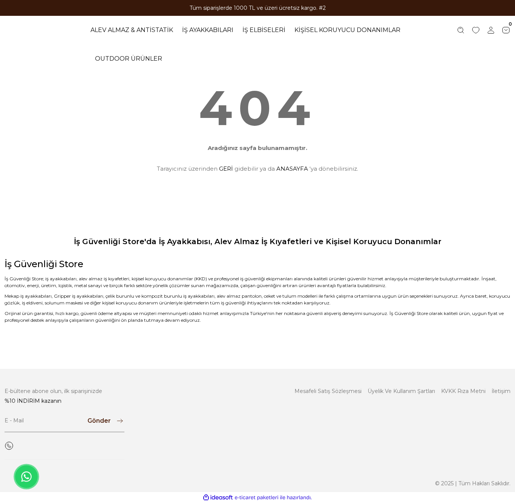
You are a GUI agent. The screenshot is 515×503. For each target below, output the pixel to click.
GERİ (226, 168)
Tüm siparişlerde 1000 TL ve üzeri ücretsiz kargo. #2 (258, 8)
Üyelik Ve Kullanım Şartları (401, 391)
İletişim (501, 391)
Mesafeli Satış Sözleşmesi (328, 391)
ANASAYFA (292, 168)
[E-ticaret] (257, 497)
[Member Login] (490, 30)
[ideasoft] (218, 497)
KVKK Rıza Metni (463, 391)
